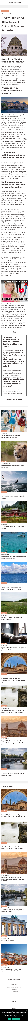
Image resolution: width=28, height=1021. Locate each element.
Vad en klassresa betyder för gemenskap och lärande (10, 436)
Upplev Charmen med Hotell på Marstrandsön (11, 618)
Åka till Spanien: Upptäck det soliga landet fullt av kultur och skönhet (12, 711)
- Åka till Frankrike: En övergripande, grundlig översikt (12, 774)
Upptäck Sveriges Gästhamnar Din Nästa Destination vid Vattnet (12, 588)
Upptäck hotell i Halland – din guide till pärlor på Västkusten (13, 649)
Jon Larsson (18, 13)
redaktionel (5, 10)
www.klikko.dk (15, 994)
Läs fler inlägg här (14, 399)
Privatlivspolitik (16, 1019)
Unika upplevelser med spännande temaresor (12, 467)
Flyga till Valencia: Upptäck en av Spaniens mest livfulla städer (12, 970)
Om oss (14, 1008)
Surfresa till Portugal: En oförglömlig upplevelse (12, 497)
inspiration (4, 431)
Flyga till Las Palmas (7, 940)
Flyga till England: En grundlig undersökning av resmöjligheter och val (13, 680)
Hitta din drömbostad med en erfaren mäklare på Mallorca (13, 558)
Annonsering (14, 1006)
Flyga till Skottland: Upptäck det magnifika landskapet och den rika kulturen (12, 743)
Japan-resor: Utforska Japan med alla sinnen (13, 527)
